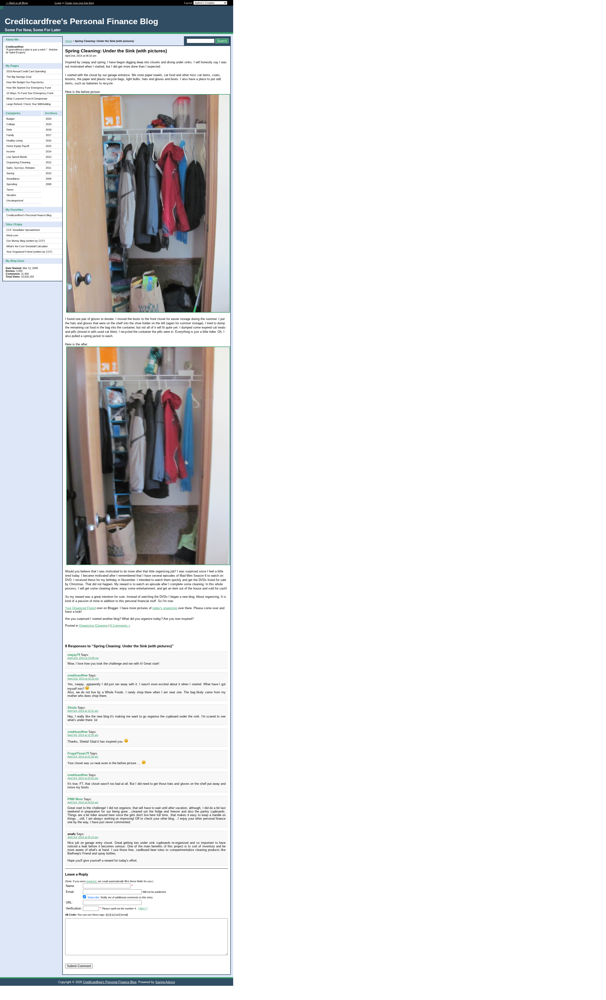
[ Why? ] (142, 908)
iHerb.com (12, 235)
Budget (10, 118)
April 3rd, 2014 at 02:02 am (82, 778)
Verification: (74, 908)
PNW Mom (75, 799)
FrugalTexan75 (78, 753)
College (10, 124)
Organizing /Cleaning (18, 162)
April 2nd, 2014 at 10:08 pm (83, 658)
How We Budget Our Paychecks (25, 82)
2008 (48, 184)
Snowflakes (13, 178)
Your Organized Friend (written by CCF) (29, 251)
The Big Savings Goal (18, 76)
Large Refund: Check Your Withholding (28, 104)
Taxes (9, 189)
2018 (48, 129)
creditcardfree (77, 675)
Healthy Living (14, 140)
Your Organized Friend (80, 608)
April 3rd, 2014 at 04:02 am (82, 802)
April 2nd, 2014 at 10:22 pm (83, 678)
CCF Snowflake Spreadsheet (23, 229)
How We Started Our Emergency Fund (28, 87)
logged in (91, 881)
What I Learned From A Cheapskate (26, 98)
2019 (48, 124)
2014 (48, 151)
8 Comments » (120, 625)
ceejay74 (73, 655)
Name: (70, 886)
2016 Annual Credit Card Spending (26, 71)
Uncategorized (14, 200)
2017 (48, 135)
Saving (10, 173)
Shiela (72, 707)
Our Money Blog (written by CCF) (25, 240)
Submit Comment (79, 966)
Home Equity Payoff (17, 146)
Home (68, 41)
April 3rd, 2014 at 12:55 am (82, 735)
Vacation (11, 195)
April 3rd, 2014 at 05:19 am (82, 837)
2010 (48, 173)
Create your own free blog (79, 2)
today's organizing (164, 608)
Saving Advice (165, 982)
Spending (11, 184)
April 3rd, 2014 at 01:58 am (82, 756)
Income (10, 151)
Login (58, 2)
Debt (9, 129)
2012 (48, 162)
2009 (48, 178)
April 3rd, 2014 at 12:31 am (82, 710)
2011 (48, 167)
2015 (48, 146)
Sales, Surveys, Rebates (20, 167)
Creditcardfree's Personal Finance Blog (28, 215)
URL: (69, 902)
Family (10, 135)
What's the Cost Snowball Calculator (27, 246)
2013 (48, 156)
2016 (48, 140)
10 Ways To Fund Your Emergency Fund (29, 93)
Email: (70, 892)
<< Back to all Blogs (17, 2)
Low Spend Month (16, 156)
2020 (48, 118)
